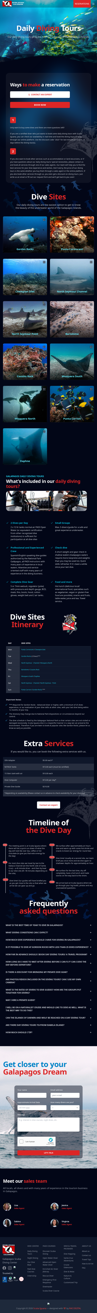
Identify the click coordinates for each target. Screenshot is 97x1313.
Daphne (37, 676)
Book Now (40, 105)
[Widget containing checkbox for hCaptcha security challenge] (36, 1141)
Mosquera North (46, 663)
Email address (57, 1090)
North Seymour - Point (48, 683)
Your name (22, 1090)
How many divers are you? (62, 1102)
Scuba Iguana (39, 1308)
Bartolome (25, 670)
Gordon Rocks (26, 656)
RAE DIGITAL (75, 1308)
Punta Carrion (26, 690)
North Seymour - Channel (30, 663)
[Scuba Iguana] (13, 4)
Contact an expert (49, 805)
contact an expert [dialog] (41, 94)
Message (21, 1114)
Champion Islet (40, 649)
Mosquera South (27, 676)
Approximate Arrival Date (28, 1102)
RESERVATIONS (82, 3)
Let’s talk (48, 1153)
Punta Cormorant (27, 649)
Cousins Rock (34, 670)
